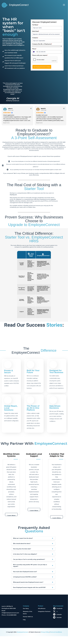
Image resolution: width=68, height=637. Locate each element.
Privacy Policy (45, 632)
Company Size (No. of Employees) (42, 44)
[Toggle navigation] (64, 5)
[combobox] (35, 51)
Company (35, 37)
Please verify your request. (40, 55)
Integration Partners (44, 611)
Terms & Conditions (56, 632)
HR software (41, 608)
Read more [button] (6, 123)
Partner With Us (28, 616)
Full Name (35, 24)
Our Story (26, 608)
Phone (34, 48)
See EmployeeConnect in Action (41, 66)
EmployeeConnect (22, 632)
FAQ (24, 619)
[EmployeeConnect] (15, 4)
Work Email (35, 31)
